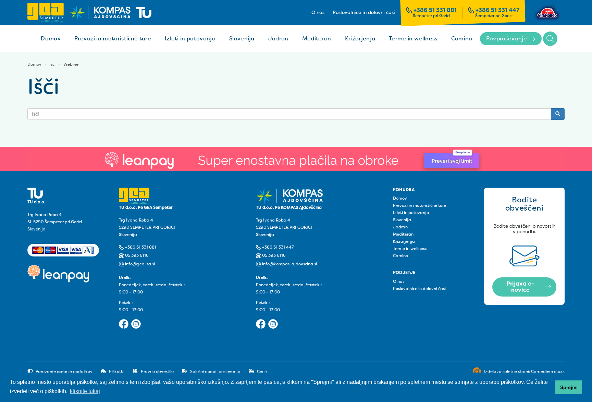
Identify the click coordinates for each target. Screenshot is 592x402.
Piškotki (116, 371)
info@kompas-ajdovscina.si (289, 264)
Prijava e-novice (520, 286)
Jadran (278, 38)
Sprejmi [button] (569, 387)
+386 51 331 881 (435, 10)
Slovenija (242, 38)
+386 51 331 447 (497, 10)
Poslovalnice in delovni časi (364, 12)
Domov (51, 38)
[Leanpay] (296, 159)
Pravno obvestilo (157, 371)
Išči (550, 39)
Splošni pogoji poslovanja (215, 371)
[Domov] (89, 12)
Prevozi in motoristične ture (112, 38)
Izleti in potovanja (190, 38)
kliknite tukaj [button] (85, 391)
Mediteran (316, 38)
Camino (461, 38)
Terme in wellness (413, 38)
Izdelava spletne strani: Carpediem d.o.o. (524, 371)
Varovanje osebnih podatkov (64, 371)
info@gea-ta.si (140, 264)
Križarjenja (360, 38)
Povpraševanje (506, 38)
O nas (317, 12)
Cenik (262, 371)
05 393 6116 (137, 255)
